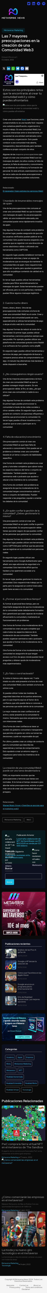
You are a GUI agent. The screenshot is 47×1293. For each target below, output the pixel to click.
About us (37, 1285)
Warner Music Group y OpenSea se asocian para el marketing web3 (23, 807)
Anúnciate (10, 1285)
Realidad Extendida (13, 1083)
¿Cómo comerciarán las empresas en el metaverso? (23, 1198)
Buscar (9, 868)
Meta (8, 1064)
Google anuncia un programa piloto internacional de (26, 986)
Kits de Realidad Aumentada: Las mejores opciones (29, 999)
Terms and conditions (33, 1287)
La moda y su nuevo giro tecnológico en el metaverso (20, 1251)
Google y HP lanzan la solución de (27, 962)
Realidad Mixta (31, 1083)
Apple (20, 1057)
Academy (10, 1057)
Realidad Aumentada (14, 1077)
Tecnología (26, 1090)
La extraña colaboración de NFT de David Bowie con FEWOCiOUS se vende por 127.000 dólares (29, 842)
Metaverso (10, 1070)
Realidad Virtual (12, 1090)
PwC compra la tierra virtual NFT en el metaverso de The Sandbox (22, 1146)
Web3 (24, 119)
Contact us (23, 1285)
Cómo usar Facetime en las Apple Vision (29, 974)
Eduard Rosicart (9, 57)
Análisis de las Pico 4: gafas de (27, 951)
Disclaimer (26, 1289)
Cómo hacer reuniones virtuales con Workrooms (17, 856)
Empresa (29, 1057)
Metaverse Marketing (13, 30)
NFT (20, 1070)
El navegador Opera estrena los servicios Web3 (23, 191)
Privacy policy (14, 1287)
